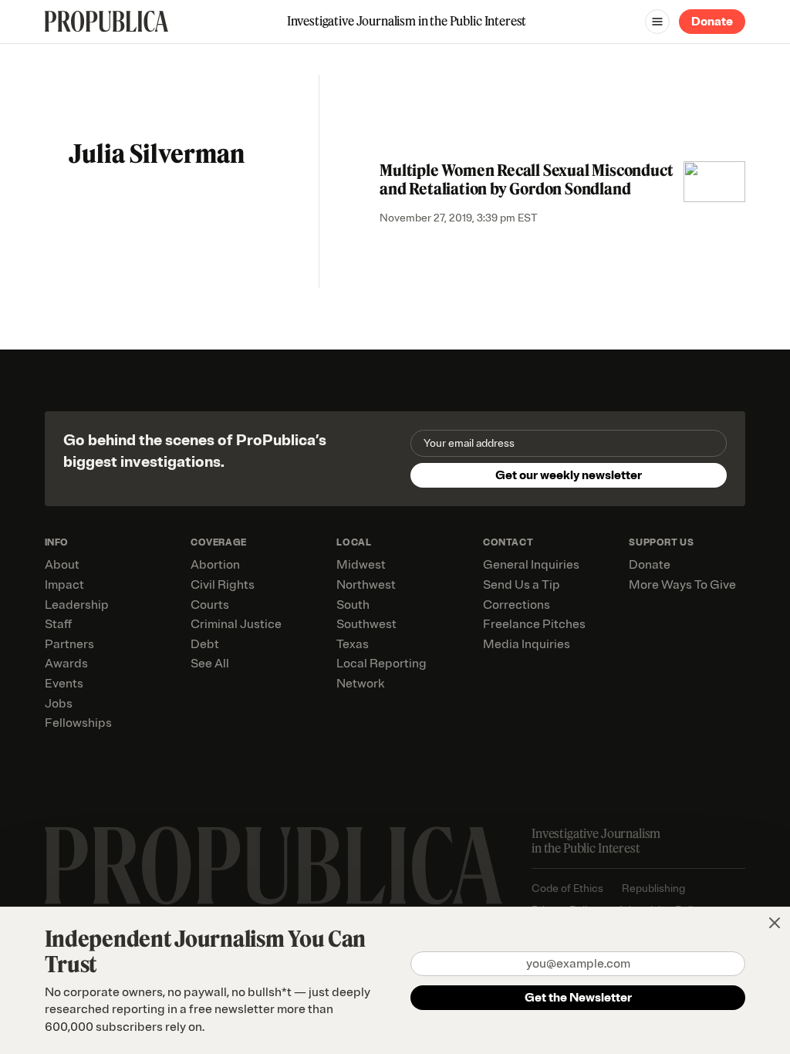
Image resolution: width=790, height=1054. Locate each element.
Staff (58, 624)
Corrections (516, 605)
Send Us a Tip (521, 585)
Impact (64, 585)
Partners (69, 644)
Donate (712, 21)
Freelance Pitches (534, 624)
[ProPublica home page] (273, 865)
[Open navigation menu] (657, 21)
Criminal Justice (236, 624)
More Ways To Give (682, 585)
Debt (205, 644)
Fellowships (78, 723)
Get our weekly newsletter (568, 475)
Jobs (59, 703)
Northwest (366, 585)
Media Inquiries (526, 644)
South (353, 605)
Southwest (366, 624)
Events (64, 683)
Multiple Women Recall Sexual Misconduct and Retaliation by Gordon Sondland (526, 179)
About (62, 565)
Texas (352, 644)
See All (210, 663)
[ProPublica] (106, 21)
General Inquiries (531, 565)
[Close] (774, 922)
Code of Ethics (567, 888)
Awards (66, 663)
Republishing (653, 888)
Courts (210, 605)
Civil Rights (223, 585)
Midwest (361, 565)
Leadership (77, 605)
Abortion (215, 565)
